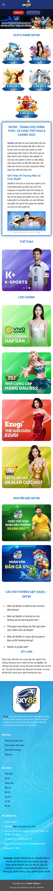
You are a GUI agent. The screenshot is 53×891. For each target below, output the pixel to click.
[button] (3, 4)
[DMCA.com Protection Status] (9, 760)
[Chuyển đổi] (4, 606)
